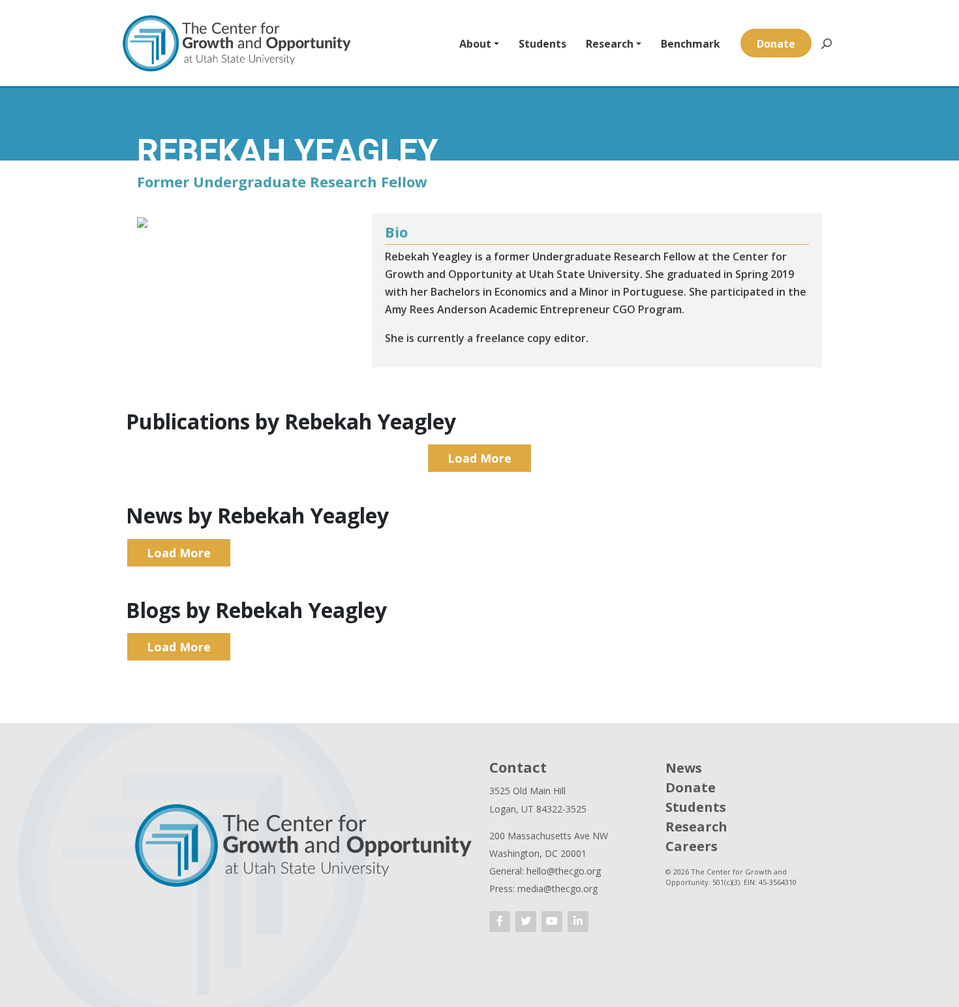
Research (609, 44)
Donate (776, 44)
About (475, 44)
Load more (479, 458)
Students (542, 44)
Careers (691, 846)
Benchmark (690, 44)
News (683, 768)
